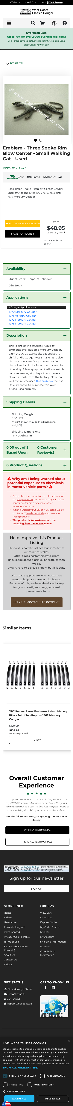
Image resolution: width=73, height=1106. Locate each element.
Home (7, 912)
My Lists (44, 932)
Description (16, 335)
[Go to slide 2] (40, 140)
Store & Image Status (19, 989)
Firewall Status (15, 994)
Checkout (46, 917)
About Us (9, 955)
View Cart (45, 912)
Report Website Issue (19, 1003)
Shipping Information (53, 941)
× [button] (68, 1040)
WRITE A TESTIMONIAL (37, 830)
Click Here (55, 2)
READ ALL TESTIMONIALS (37, 841)
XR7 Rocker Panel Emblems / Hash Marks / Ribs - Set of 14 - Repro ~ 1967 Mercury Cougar (38, 715)
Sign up (36, 888)
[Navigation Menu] (8, 23)
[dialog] (36, 1071)
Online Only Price (55, 233)
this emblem (44, 381)
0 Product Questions (24, 465)
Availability (15, 269)
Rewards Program (14, 927)
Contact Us (10, 959)
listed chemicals (35, 513)
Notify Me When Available (24, 223)
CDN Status (13, 998)
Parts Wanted (12, 932)
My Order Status (49, 927)
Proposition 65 (25, 499)
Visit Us (8, 964)
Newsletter (10, 922)
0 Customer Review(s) (32, 450)
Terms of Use (11, 941)
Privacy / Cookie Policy (17, 936)
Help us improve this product (36, 602)
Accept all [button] (19, 1098)
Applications (17, 297)
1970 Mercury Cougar (23, 311)
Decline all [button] (52, 1098)
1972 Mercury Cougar (22, 319)
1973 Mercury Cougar (22, 323)
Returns (45, 946)
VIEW (37, 740)
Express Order (48, 922)
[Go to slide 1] (35, 140)
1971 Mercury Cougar (22, 315)
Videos (8, 917)
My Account (47, 936)
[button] (36, 1067)
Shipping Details (20, 402)
